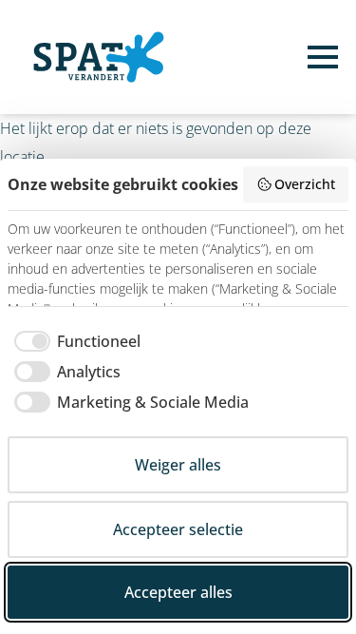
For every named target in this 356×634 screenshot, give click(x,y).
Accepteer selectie (178, 529)
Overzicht (304, 184)
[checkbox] (74, 341)
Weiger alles (178, 464)
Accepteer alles (178, 592)
